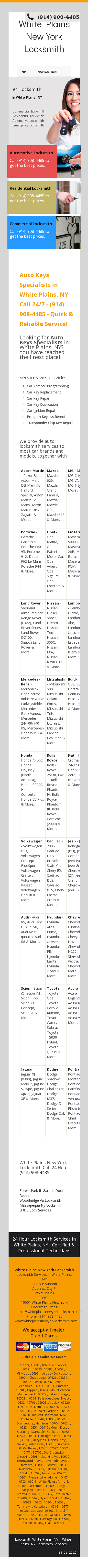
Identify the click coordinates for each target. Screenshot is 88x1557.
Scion (25, 988)
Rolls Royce (52, 757)
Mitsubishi (56, 679)
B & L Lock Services (35, 1210)
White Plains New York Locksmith (44, 36)
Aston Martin (32, 470)
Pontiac (74, 1069)
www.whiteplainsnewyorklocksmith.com (46, 1321)
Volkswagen (32, 841)
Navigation (47, 72)
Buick (72, 679)
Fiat (71, 755)
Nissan (53, 603)
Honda (26, 755)
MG (71, 470)
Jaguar (27, 1069)
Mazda (53, 470)
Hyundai (54, 917)
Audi (25, 917)
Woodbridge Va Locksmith (40, 1200)
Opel (51, 532)
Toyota (53, 988)
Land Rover (31, 603)
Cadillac (54, 841)
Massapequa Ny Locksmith (41, 1205)
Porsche (28, 532)
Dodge (52, 1069)
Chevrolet (76, 917)
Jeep (72, 841)
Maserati (76, 532)
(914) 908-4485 (58, 17)
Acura (73, 988)
